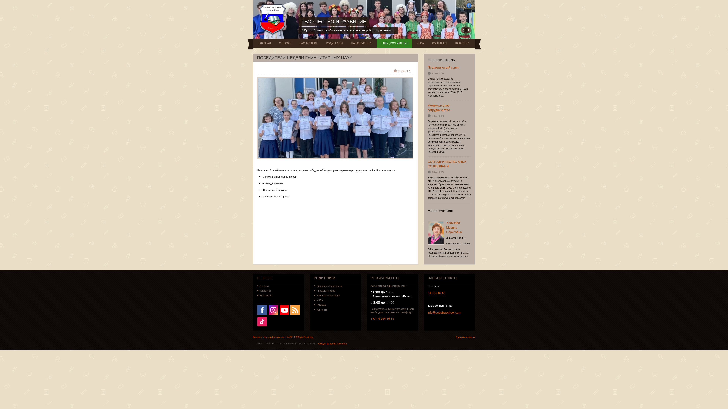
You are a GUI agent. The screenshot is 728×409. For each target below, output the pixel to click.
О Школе (285, 43)
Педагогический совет (443, 67)
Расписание (309, 43)
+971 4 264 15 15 (382, 318)
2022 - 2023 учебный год (300, 337)
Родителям (334, 43)
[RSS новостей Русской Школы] (295, 309)
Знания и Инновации (330, 21)
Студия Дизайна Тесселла (332, 343)
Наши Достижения (394, 43)
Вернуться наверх (465, 337)
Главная (265, 43)
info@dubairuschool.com (444, 312)
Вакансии (462, 43)
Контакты (439, 43)
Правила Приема (326, 290)
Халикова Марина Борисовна (454, 227)
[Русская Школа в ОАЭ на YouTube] (284, 309)
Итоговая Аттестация (328, 295)
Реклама (321, 304)
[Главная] (273, 19)
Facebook (468, 5)
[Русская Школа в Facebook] (262, 309)
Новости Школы (442, 60)
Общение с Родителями (329, 285)
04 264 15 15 (436, 293)
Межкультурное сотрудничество (439, 107)
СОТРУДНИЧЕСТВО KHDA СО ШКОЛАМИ (447, 163)
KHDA (420, 43)
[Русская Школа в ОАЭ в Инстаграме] (273, 309)
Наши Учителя (361, 43)
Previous (463, 30)
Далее (468, 30)
